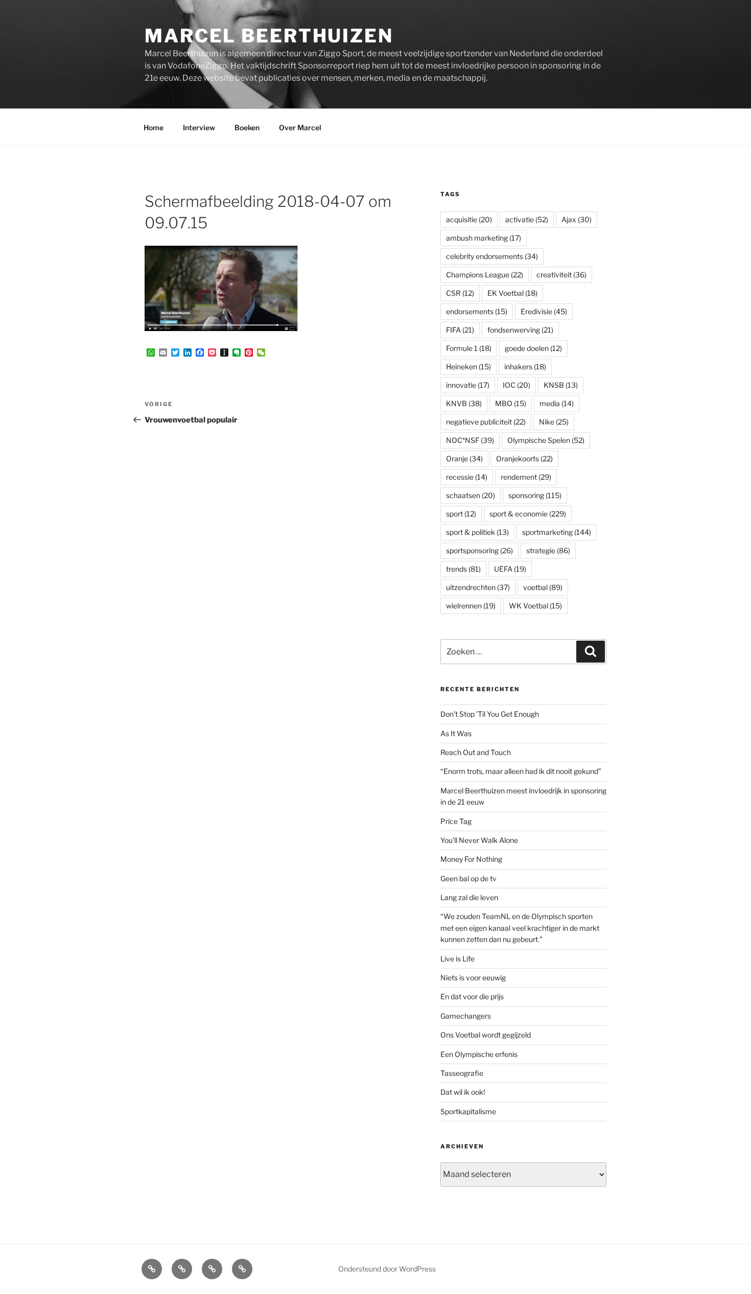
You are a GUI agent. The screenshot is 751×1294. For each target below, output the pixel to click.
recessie (466, 477)
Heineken (468, 366)
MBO (510, 403)
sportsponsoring (479, 550)
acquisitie (469, 219)
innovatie (467, 385)
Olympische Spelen (545, 440)
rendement (526, 477)
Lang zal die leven (469, 897)
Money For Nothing (471, 859)
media (556, 403)
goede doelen (533, 348)
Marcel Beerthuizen (269, 36)
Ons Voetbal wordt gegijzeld (485, 1034)
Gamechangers (465, 1015)
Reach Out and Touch (475, 752)
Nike (554, 421)
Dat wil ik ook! (462, 1092)
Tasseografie (461, 1073)
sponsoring (534, 495)
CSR (460, 293)
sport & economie (527, 513)
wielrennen (471, 605)
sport (461, 513)
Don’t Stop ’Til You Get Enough (489, 714)
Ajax (576, 219)
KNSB (561, 385)
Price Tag (456, 821)
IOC (516, 385)
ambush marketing (483, 237)
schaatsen (470, 495)
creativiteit (561, 274)
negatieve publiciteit (486, 421)
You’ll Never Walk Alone (479, 840)
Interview (199, 127)
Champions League (484, 274)
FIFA (460, 329)
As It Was (456, 733)
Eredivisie (544, 311)
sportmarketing (556, 532)
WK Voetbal (535, 605)
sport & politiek (477, 532)
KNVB (464, 403)
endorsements (476, 311)
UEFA (510, 568)
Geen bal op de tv (468, 878)
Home (153, 127)
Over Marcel (300, 127)
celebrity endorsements (492, 256)
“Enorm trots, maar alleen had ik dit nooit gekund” (520, 771)
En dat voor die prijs (472, 996)
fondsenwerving (520, 329)
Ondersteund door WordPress (387, 1268)
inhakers (525, 366)
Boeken (247, 127)
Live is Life (457, 958)
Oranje (464, 458)
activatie (526, 219)
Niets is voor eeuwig (473, 977)
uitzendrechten (478, 587)
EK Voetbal (512, 293)
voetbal (542, 587)
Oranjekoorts (524, 458)
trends (463, 568)
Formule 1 (468, 348)
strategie (548, 550)
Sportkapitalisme (468, 1111)
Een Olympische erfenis (479, 1054)
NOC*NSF (470, 440)
